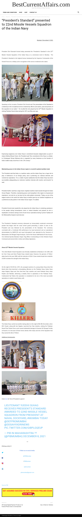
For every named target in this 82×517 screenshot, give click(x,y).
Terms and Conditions (10, 12)
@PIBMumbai (27, 456)
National (8, 16)
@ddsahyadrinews (16, 424)
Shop (20, 12)
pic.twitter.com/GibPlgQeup (23, 427)
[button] (78, 12)
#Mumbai (33, 418)
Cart (25, 12)
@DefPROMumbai (15, 421)
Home (3, 16)
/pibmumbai (27, 467)
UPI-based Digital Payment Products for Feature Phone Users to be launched (12, 505)
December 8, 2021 (34, 436)
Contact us (33, 12)
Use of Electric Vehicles (46, 505)
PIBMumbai (27, 461)
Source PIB (5, 485)
